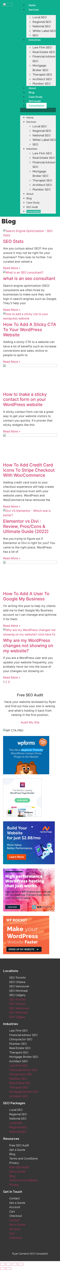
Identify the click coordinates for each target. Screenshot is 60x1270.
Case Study (35, 96)
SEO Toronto (17, 977)
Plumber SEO (41, 83)
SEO (35, 35)
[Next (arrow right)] (8, 1268)
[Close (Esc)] (2, 1264)
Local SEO (39, 17)
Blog (31, 92)
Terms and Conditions (23, 1158)
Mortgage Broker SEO (23, 1056)
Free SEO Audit (19, 1145)
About (32, 88)
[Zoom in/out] (20, 1264)
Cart (12, 1211)
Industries (35, 39)
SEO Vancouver (19, 986)
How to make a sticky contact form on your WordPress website (25, 399)
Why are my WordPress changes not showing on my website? (28, 645)
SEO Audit (35, 101)
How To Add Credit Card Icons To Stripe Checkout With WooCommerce (29, 470)
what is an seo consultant (29, 278)
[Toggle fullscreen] (14, 1264)
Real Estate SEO (43, 52)
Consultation (36, 105)
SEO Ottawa (17, 982)
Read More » (11, 268)
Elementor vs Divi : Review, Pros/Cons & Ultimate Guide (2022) (26, 526)
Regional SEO (41, 21)
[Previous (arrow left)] (2, 1268)
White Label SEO (44, 30)
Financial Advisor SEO (23, 1035)
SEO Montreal (18, 990)
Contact (14, 1198)
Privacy (14, 1162)
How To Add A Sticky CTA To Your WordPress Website (29, 329)
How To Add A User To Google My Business (26, 596)
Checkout (15, 1215)
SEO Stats (13, 241)
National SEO (41, 26)
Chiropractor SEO (20, 1039)
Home (32, 5)
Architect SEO (42, 79)
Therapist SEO (42, 74)
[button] (38, 110)
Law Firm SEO (42, 47)
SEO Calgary (17, 995)
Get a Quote (17, 1149)
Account (14, 1207)
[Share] (8, 1264)
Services (34, 9)
